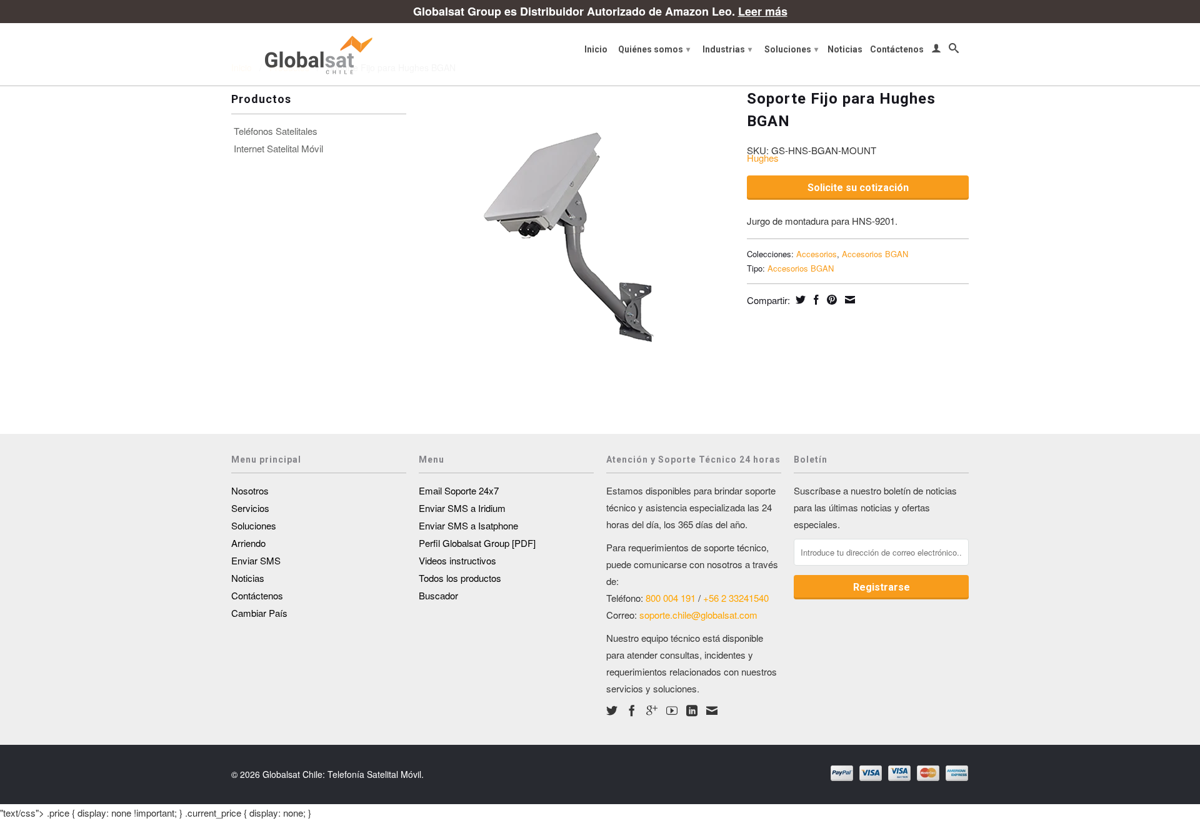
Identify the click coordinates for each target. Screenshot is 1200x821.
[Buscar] (954, 50)
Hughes (763, 157)
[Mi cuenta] (936, 50)
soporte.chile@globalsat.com (698, 614)
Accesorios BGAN (875, 254)
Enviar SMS (256, 560)
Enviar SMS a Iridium (462, 507)
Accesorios (816, 254)
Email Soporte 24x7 (459, 490)
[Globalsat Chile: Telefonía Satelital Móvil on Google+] (652, 710)
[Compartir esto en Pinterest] (830, 300)
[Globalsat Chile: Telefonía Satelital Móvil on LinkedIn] (692, 710)
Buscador (438, 595)
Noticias (845, 49)
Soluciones (791, 49)
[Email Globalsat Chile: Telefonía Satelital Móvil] (712, 710)
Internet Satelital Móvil (278, 148)
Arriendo (248, 542)
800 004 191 (671, 597)
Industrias (727, 49)
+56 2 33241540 (736, 597)
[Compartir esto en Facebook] (814, 300)
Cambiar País (259, 612)
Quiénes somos (654, 49)
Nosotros (250, 490)
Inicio (596, 49)
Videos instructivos (457, 560)
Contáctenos (897, 49)
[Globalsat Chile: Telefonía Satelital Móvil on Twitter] (612, 710)
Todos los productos (460, 577)
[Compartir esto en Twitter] (799, 300)
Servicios (250, 507)
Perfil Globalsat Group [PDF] (477, 542)
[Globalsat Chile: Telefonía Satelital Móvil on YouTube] (672, 710)
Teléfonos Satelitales (276, 131)
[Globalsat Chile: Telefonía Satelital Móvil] (318, 54)
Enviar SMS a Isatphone (468, 525)
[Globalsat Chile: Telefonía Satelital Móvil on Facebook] (632, 710)
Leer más (763, 11)
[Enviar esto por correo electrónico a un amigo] (848, 300)
